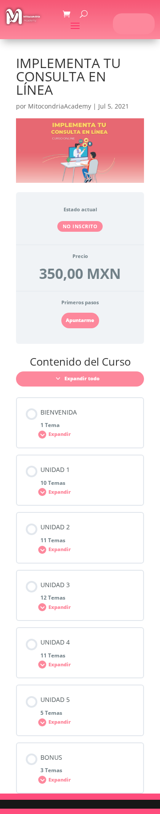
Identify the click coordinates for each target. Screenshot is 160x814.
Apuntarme (80, 320)
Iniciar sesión (134, 23)
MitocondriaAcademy (59, 106)
